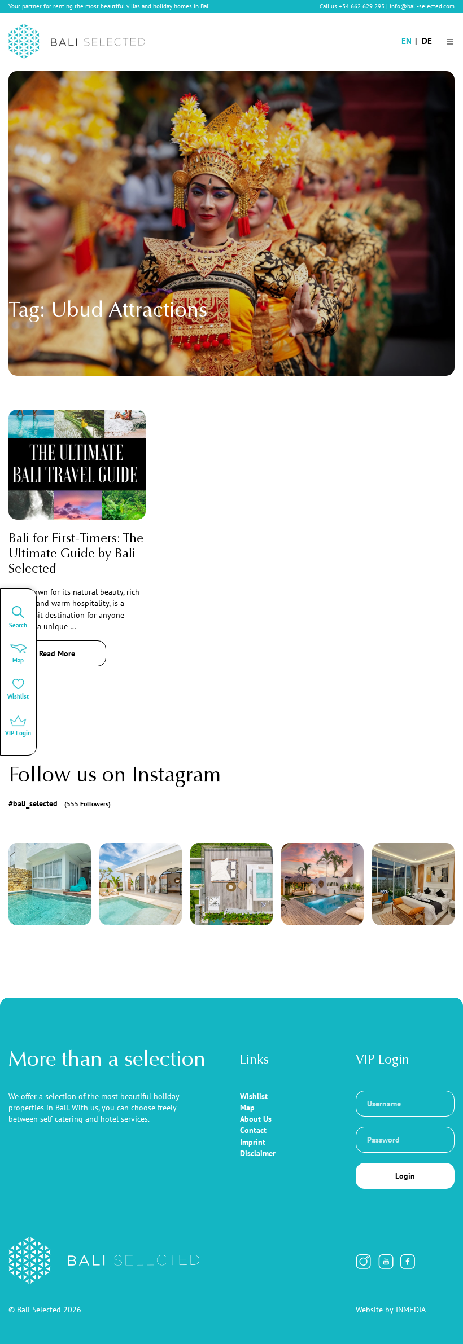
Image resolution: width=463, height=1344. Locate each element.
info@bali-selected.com (422, 6)
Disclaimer (258, 1153)
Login (405, 1176)
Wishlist (254, 1096)
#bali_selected (59, 803)
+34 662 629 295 (362, 6)
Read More (57, 653)
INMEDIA (411, 1310)
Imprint (252, 1142)
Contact (253, 1130)
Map (247, 1108)
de (427, 41)
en (406, 41)
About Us (256, 1119)
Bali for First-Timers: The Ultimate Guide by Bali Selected (75, 554)
